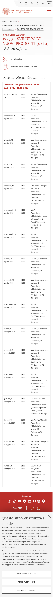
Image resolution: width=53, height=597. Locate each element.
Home (5, 21)
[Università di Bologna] (17, 11)
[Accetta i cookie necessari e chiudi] (49, 516)
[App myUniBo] (20, 507)
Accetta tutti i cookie (26, 590)
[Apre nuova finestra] (9, 501)
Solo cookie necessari (26, 574)
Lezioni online (15, 59)
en (49, 3)
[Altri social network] (43, 501)
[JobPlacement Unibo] (32, 507)
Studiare (13, 21)
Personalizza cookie (26, 582)
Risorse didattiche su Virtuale (23, 66)
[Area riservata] (37, 3)
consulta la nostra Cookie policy (32, 565)
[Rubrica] (26, 3)
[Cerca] (21, 3)
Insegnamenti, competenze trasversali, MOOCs (22, 25)
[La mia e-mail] (43, 3)
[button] (43, 12)
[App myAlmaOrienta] (26, 507)
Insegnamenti (8, 29)
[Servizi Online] (32, 3)
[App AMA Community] (38, 507)
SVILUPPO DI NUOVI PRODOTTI (30, 29)
